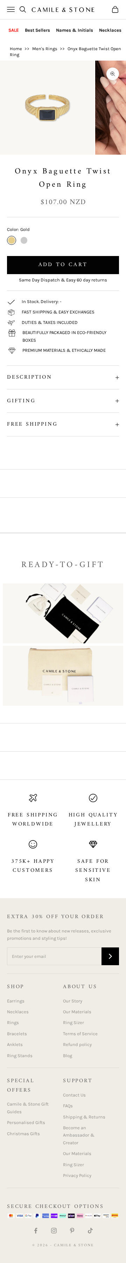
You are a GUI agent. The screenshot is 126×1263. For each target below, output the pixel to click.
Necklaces (110, 30)
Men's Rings (44, 48)
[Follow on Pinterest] (72, 1230)
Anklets (15, 1044)
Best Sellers (37, 30)
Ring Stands (20, 1055)
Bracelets (17, 1033)
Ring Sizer (73, 1022)
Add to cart (63, 265)
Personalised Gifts (26, 1122)
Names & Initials (74, 30)
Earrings (15, 1001)
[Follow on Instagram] (53, 1230)
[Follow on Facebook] (35, 1230)
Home (16, 48)
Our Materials (77, 1011)
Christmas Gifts (23, 1133)
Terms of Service (80, 1033)
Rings (13, 1022)
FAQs (68, 1105)
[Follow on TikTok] (90, 1230)
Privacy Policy (77, 1175)
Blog (67, 1055)
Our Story (72, 1001)
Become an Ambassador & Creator (78, 1135)
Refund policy (77, 1044)
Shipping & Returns (84, 1116)
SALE (13, 30)
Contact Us (74, 1095)
